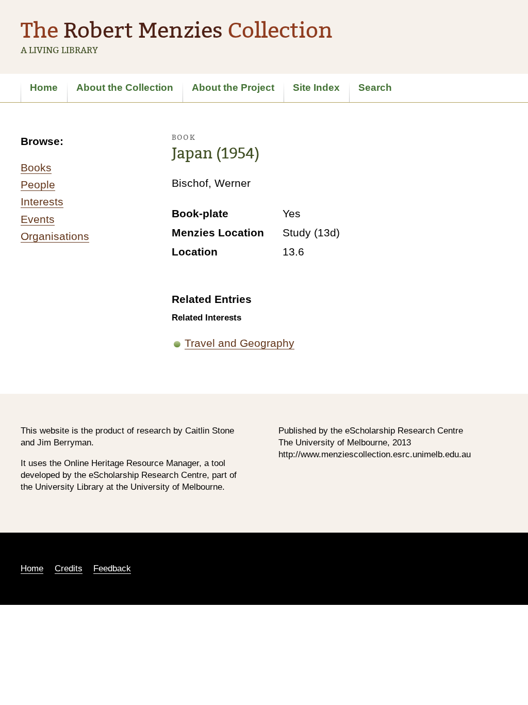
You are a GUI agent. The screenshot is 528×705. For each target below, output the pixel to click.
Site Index (316, 87)
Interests (42, 201)
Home (44, 87)
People (38, 184)
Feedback (112, 568)
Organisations (55, 236)
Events (38, 219)
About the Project (233, 87)
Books (36, 167)
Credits (68, 568)
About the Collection (124, 87)
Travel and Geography (239, 343)
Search (375, 87)
